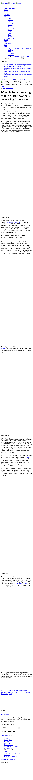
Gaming (10, 25)
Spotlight (10, 51)
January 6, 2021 (5, 86)
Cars (9, 21)
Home (6, 10)
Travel (10, 36)
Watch (6, 40)
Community (7, 755)
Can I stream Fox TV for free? (13, 66)
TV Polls (7, 15)
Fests (5, 45)
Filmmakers (7, 41)
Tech (9, 35)
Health (10, 26)
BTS (2, 690)
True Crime (11, 38)
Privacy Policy (8, 740)
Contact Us (7, 743)
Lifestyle (3, 79)
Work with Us (8, 745)
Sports (10, 33)
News (6, 11)
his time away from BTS (14, 222)
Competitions (12, 53)
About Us (7, 738)
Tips (5, 751)
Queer (10, 31)
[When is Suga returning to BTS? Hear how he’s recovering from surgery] (13, 710)
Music (10, 30)
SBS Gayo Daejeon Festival (13, 692)
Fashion (10, 23)
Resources (11, 55)
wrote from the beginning (21, 583)
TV (5, 13)
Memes (10, 18)
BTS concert (13, 690)
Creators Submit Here (10, 756)
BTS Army (6, 690)
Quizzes (10, 20)
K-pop (19, 690)
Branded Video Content (11, 746)
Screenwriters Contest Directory (21, 56)
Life (5, 16)
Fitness (14, 28)
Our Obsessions (20, 79)
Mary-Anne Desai (8, 88)
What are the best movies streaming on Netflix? (18, 65)
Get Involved (8, 748)
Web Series (7, 43)
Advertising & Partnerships (12, 753)
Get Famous (7, 741)
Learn (6, 46)
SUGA (23, 692)
